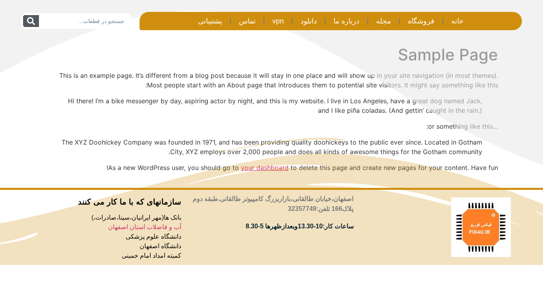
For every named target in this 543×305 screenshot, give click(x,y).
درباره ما (346, 21)
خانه (457, 21)
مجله (383, 21)
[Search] (31, 21)
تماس (247, 21)
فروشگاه (421, 21)
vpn (278, 21)
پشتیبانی (210, 21)
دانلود (309, 21)
